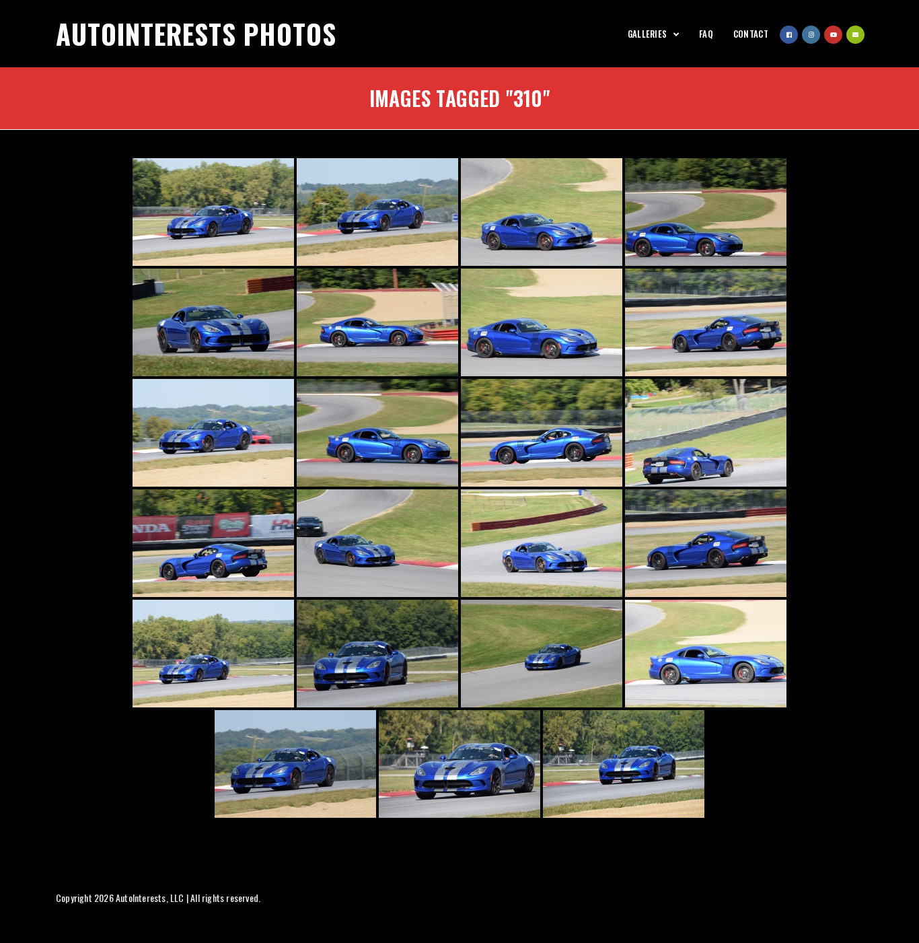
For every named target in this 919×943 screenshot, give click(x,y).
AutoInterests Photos (196, 33)
